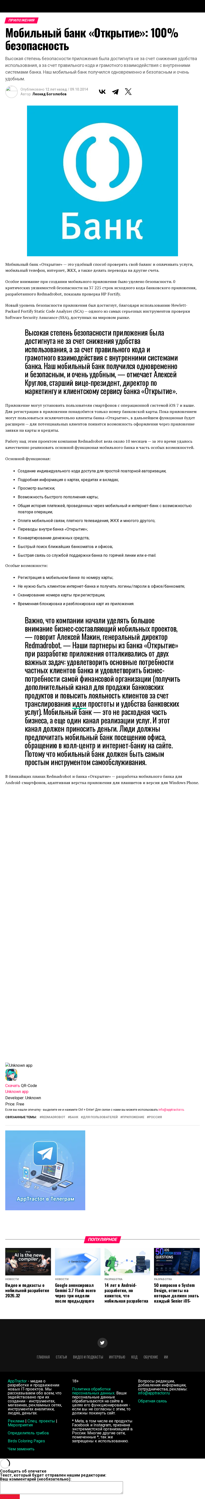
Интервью (117, 1357)
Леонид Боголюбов (49, 94)
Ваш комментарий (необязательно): (35, 1479)
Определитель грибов (28, 1433)
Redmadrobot (53, 1117)
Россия (155, 1117)
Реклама (16, 1421)
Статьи (61, 1357)
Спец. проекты (41, 1421)
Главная (43, 1357)
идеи (79, 703)
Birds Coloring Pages (26, 1441)
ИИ (166, 1357)
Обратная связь (152, 1401)
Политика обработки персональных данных (93, 1391)
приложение (133, 1117)
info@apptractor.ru (171, 1109)
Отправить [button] (10, 1496)
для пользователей (100, 1117)
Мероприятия (20, 1425)
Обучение (151, 1357)
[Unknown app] (11, 1079)
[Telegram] (115, 92)
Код (134, 1357)
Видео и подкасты (88, 1357)
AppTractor (17, 1381)
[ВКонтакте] (102, 92)
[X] (128, 92)
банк (74, 1117)
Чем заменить (21, 1449)
